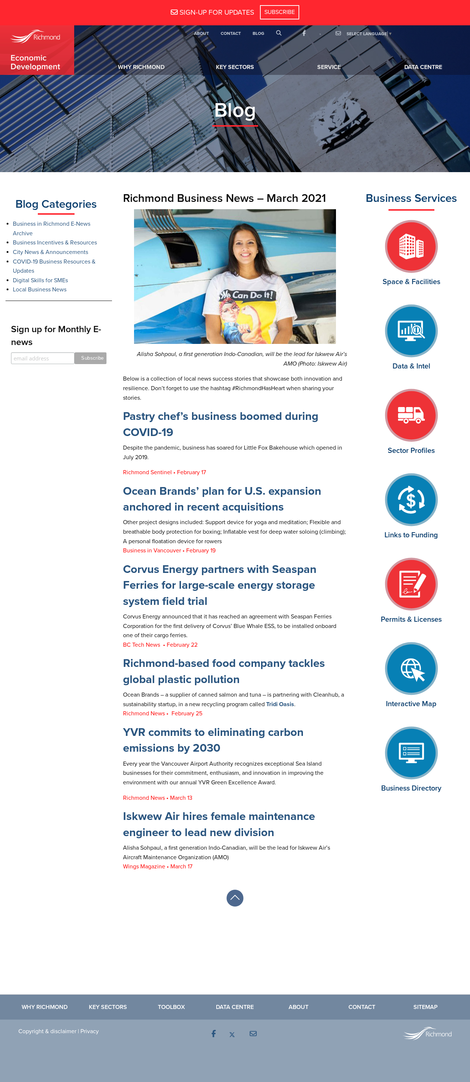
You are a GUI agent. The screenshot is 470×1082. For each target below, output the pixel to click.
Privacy (89, 1031)
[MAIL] (337, 33)
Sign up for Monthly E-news (56, 336)
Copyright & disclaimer (47, 1031)
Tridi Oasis (280, 704)
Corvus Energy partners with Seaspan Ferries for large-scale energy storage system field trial (220, 585)
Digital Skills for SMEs (40, 280)
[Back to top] (235, 898)
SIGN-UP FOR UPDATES (216, 12)
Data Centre (423, 67)
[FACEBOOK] (303, 33)
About (201, 33)
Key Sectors (235, 67)
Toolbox (171, 1007)
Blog (258, 33)
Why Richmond (141, 67)
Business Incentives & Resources (55, 242)
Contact (231, 33)
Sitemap (425, 1007)
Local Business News (39, 289)
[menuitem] (201, 33)
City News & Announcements (50, 252)
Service (329, 67)
